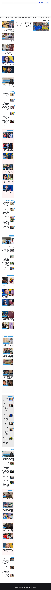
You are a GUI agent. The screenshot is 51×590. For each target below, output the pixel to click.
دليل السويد (34, 17)
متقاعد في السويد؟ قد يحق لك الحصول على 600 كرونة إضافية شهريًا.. (5, 401)
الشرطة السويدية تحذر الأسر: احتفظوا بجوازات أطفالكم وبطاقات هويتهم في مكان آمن (8, 53)
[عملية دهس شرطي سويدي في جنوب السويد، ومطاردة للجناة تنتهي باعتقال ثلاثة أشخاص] (12, 482)
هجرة (23, 17)
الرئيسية (47, 17)
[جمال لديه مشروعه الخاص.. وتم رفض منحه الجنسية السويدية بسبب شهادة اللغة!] (12, 227)
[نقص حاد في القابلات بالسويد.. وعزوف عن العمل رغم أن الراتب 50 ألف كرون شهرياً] (12, 256)
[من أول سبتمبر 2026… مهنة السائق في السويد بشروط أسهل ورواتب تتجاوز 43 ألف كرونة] (12, 250)
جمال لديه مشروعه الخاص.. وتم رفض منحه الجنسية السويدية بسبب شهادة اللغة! (6, 228)
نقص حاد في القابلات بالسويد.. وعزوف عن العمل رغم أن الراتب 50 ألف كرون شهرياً (6, 258)
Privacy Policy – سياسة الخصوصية (32, 587)
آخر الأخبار (42, 17)
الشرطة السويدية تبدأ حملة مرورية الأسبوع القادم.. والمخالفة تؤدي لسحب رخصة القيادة (8, 41)
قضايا (29, 17)
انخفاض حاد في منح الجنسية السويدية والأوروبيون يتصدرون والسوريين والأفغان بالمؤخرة (8, 319)
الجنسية (12, 17)
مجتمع (19, 17)
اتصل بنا (20, 587)
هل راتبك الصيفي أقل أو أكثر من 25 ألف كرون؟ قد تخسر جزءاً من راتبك (5, 425)
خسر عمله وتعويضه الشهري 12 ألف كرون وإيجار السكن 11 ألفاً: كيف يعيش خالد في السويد (5, 122)
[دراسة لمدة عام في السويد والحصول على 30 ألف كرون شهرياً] (12, 268)
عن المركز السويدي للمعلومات (24, 587)
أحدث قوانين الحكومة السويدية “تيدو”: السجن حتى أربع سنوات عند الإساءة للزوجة (8, 140)
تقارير (38, 17)
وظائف (16, 17)
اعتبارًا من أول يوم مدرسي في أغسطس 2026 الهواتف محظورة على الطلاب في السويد (8, 182)
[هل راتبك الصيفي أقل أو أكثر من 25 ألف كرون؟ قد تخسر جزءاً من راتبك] (11, 423)
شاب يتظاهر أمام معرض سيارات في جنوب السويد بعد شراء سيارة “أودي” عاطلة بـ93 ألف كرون (8, 377)
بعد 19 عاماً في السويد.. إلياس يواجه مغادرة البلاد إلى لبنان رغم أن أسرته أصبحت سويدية (5, 204)
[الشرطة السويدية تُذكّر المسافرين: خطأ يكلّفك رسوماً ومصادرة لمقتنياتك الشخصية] (11, 429)
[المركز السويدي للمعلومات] (25, 3)
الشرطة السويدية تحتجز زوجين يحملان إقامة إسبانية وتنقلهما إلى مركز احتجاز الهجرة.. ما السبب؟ (8, 367)
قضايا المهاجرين (6, 17)
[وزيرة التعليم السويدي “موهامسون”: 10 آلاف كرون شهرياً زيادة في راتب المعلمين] (12, 113)
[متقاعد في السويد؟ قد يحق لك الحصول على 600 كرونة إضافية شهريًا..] (11, 399)
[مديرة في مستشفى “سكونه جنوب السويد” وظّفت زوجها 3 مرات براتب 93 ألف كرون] (12, 94)
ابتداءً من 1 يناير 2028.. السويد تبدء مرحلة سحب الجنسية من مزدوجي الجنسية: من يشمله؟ (8, 161)
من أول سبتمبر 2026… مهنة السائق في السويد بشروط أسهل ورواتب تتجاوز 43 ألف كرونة (5, 251)
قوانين (26, 17)
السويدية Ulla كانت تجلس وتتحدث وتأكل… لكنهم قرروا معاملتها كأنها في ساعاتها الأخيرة (5, 576)
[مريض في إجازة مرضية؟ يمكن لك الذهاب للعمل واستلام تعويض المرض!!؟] (11, 415)
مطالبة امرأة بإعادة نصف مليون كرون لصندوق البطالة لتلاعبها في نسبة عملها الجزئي (8, 85)
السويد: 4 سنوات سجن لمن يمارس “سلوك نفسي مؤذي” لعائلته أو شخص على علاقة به (8, 171)
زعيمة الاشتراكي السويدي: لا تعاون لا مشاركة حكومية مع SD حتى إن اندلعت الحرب (5, 222)
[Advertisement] (25, 9)
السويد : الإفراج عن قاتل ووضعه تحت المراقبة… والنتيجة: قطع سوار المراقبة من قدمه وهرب (5, 472)
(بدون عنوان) (7, 216)
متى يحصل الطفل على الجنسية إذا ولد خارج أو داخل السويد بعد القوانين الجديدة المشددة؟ (8, 286)
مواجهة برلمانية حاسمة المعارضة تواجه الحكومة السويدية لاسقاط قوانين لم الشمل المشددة (8, 150)
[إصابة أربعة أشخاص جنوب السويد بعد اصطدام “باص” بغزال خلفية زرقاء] (12, 477)
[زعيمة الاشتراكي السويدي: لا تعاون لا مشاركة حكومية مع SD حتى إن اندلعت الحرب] (12, 220)
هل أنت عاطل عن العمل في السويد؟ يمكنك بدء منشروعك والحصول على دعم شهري (8, 246)
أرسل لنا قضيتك (16, 587)
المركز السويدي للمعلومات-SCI (28, 22)
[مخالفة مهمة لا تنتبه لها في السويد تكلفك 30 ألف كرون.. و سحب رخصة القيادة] (11, 438)
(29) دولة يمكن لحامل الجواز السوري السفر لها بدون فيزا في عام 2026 (8, 530)
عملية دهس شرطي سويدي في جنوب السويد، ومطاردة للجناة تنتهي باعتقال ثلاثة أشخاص (5, 484)
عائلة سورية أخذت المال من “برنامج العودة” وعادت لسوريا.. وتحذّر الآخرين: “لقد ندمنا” (8, 499)
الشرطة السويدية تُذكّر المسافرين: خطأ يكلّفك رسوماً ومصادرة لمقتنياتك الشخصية (5, 432)
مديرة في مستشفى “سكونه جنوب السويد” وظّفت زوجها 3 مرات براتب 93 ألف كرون (8, 30)
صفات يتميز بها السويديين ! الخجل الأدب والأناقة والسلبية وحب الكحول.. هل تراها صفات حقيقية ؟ (24, 25)
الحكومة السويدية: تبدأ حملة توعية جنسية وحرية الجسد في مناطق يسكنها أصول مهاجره (8, 550)
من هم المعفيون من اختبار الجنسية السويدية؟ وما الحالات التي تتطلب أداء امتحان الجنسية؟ (8, 308)
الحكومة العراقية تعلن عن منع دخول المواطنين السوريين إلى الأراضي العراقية (8, 510)
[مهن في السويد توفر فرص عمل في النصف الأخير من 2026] (12, 263)
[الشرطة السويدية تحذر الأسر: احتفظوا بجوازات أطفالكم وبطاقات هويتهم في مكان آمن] (12, 107)
